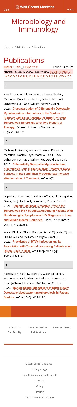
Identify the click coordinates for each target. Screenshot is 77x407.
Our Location (5, 311)
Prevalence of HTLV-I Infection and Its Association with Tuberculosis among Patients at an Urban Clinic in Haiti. (37, 246)
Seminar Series (38, 327)
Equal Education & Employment (39, 375)
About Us (14, 327)
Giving (39, 386)
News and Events (63, 327)
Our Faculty (14, 332)
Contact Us (71, 311)
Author (8, 67)
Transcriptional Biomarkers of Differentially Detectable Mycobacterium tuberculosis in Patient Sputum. (36, 292)
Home (7, 47)
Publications (38, 332)
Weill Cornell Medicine (38, 350)
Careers (39, 380)
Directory (39, 391)
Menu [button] (7, 9)
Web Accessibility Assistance (39, 397)
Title (18, 67)
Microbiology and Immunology (38, 25)
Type (28, 67)
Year (35, 67)
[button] (70, 6)
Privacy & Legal (39, 369)
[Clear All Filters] (60, 71)
